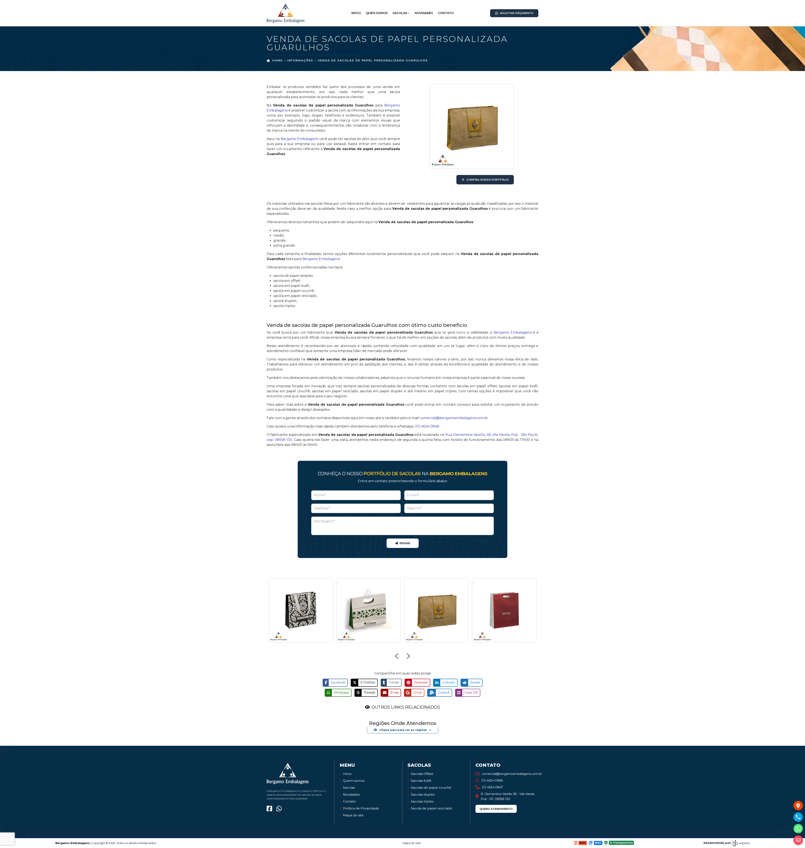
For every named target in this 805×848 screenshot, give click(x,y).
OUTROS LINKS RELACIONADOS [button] (405, 707)
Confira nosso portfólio (487, 179)
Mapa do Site (411, 843)
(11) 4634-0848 (427, 426)
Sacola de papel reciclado (431, 808)
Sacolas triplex (422, 801)
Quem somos (354, 781)
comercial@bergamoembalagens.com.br (454, 418)
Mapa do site (353, 815)
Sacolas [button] (400, 13)
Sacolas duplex (423, 794)
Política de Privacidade (361, 808)
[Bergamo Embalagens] (288, 773)
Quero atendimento (496, 808)
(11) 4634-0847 (492, 787)
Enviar (405, 543)
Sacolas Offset (422, 774)
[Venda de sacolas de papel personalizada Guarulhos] (285, 12)
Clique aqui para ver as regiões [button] (403, 729)
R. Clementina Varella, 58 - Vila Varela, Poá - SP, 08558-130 (508, 796)
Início (356, 13)
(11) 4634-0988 (492, 780)
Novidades (424, 13)
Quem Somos (377, 13)
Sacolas (349, 788)
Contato (446, 13)
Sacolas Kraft (421, 781)
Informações (300, 60)
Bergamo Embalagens (299, 139)
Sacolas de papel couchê (431, 788)
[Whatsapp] (279, 809)
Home (277, 60)
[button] (396, 657)
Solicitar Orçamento (516, 13)
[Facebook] (269, 809)
